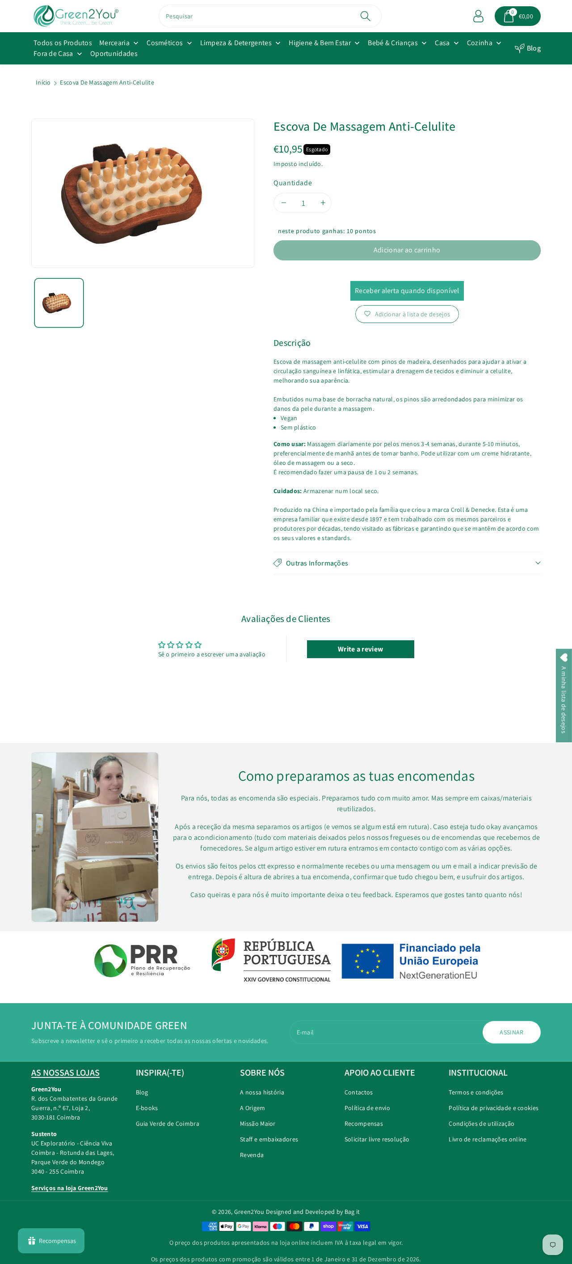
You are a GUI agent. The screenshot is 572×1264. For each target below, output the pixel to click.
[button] (518, 16)
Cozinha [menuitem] (479, 42)
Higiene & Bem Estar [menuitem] (320, 42)
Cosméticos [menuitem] (165, 42)
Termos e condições (476, 1092)
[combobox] (270, 16)
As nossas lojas (65, 1072)
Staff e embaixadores (269, 1139)
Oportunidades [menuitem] (114, 53)
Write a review (360, 649)
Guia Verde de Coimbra (167, 1123)
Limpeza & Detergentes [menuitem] (236, 42)
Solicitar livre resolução (377, 1139)
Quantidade (292, 182)
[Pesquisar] (365, 16)
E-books (147, 1108)
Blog (534, 48)
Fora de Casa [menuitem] (53, 53)
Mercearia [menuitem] (114, 42)
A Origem (252, 1108)
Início (43, 82)
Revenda (252, 1155)
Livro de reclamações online (487, 1139)
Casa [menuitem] (442, 42)
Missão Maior (258, 1123)
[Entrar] (478, 16)
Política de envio (367, 1108)
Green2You (249, 1212)
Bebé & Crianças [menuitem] (393, 42)
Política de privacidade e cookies (493, 1108)
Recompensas (364, 1123)
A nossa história (262, 1092)
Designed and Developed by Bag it (313, 1212)
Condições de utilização (481, 1123)
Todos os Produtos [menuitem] (63, 42)
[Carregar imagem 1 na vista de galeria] (59, 303)
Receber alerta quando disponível (407, 290)
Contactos (359, 1092)
